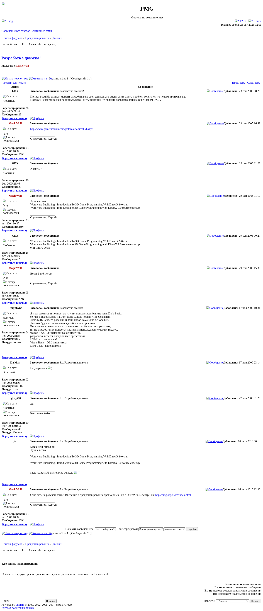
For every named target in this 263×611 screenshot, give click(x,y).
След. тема (253, 82)
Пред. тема (238, 82)
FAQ (242, 21)
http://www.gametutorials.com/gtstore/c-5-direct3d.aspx (61, 128)
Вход (9, 21)
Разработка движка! (21, 58)
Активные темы (42, 30)
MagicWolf (22, 65)
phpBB (20, 604)
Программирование (37, 38)
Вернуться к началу (14, 118)
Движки (57, 38)
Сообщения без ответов (15, 30)
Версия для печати (14, 82)
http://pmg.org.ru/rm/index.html (173, 494)
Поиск (257, 21)
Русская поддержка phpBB (17, 607)
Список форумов (12, 38)
